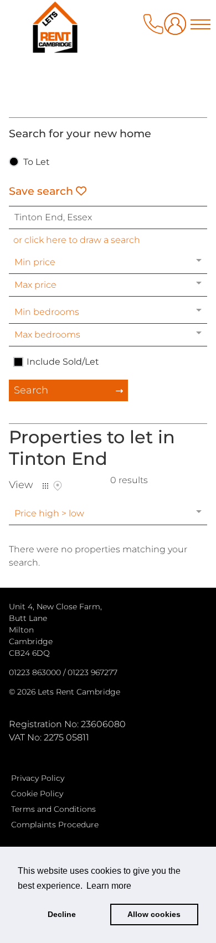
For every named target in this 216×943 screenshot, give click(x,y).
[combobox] (108, 217)
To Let (36, 162)
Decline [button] (62, 914)
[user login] (177, 28)
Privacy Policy (37, 778)
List (45, 486)
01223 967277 (92, 672)
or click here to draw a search (76, 240)
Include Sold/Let (63, 361)
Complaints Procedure (55, 825)
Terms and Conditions (53, 809)
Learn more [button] (108, 885)
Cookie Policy (37, 794)
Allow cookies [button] (154, 914)
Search (31, 390)
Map (58, 486)
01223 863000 (35, 672)
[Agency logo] (108, 56)
